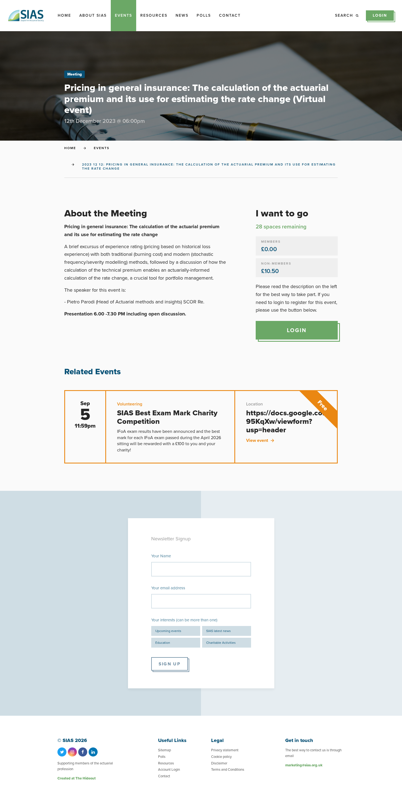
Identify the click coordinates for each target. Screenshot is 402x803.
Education (162, 642)
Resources (153, 15)
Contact (230, 15)
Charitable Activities (221, 642)
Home (64, 15)
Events (123, 15)
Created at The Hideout (76, 778)
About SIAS (93, 15)
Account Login (169, 769)
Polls (204, 15)
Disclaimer (219, 763)
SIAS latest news (218, 630)
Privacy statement (224, 750)
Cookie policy (221, 756)
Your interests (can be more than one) (184, 620)
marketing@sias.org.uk (303, 765)
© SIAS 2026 (72, 740)
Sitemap (164, 750)
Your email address (168, 588)
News (182, 15)
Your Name (161, 556)
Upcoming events (168, 630)
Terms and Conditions (227, 769)
